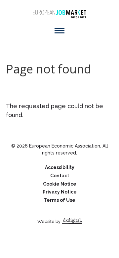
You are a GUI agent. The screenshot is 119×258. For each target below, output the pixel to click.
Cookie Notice (59, 184)
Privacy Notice (60, 191)
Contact (59, 175)
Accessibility (59, 167)
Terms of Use (59, 200)
